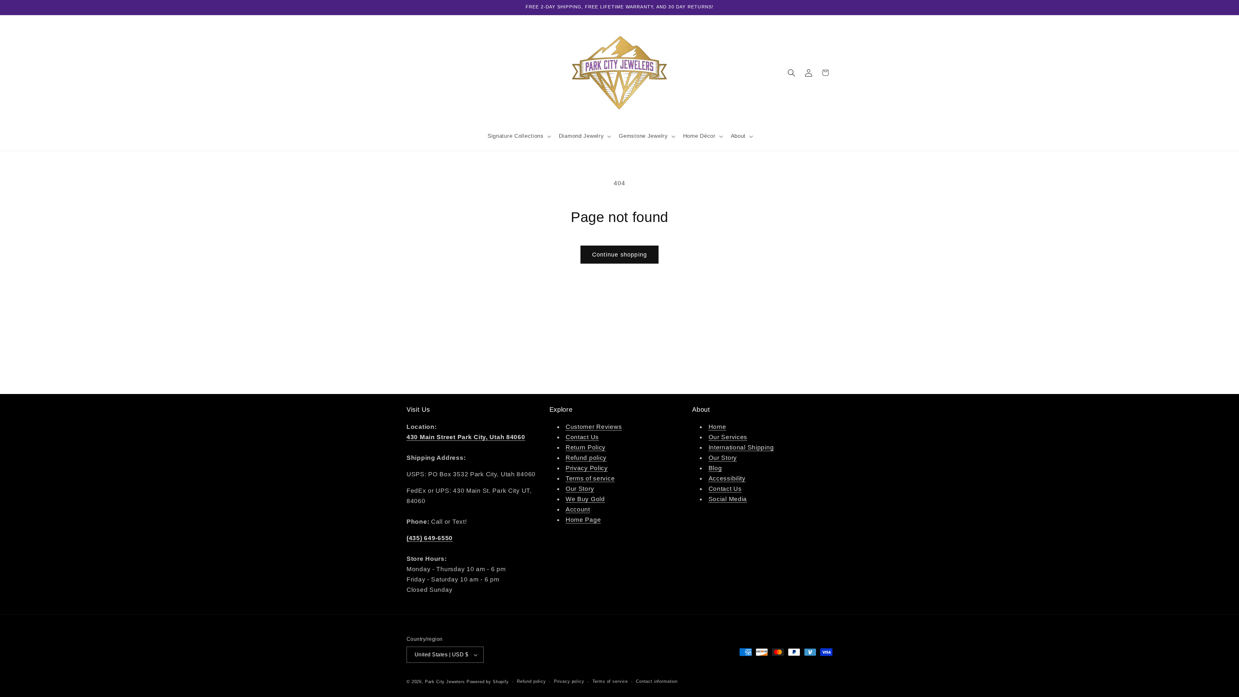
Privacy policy (569, 681)
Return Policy (586, 447)
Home (717, 426)
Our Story (580, 488)
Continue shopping (619, 254)
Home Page (583, 519)
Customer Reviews (594, 426)
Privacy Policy (587, 468)
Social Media (728, 499)
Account (578, 509)
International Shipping (741, 447)
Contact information (657, 681)
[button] (518, 136)
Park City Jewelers (445, 681)
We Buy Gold (585, 499)
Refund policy (586, 457)
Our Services (728, 437)
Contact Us (582, 437)
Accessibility (727, 478)
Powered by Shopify (488, 681)
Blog (715, 468)
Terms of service (590, 478)
